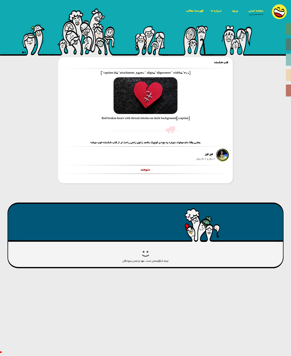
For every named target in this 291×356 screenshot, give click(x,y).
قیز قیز (209, 154)
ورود (235, 10)
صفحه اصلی (256, 10)
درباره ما (216, 10)
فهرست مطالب (194, 10)
